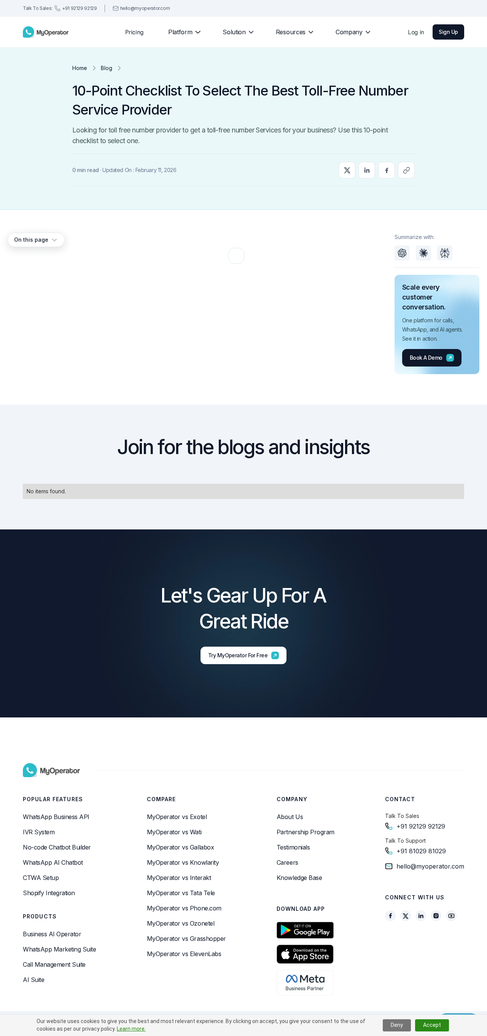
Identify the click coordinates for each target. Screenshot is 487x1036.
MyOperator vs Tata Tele (181, 893)
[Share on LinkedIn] (366, 170)
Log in (416, 32)
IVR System (38, 832)
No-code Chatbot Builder (57, 847)
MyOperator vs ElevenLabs (184, 954)
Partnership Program (305, 832)
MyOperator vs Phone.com (184, 908)
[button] (181, 32)
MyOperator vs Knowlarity (183, 862)
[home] (45, 32)
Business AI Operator (52, 934)
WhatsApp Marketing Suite (59, 949)
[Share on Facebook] (386, 170)
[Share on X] (347, 170)
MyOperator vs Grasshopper (186, 938)
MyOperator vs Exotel (177, 817)
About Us (290, 817)
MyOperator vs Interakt (179, 877)
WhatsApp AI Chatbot (53, 862)
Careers (287, 862)
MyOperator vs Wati (174, 832)
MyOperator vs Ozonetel (180, 923)
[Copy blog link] (406, 170)
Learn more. (131, 1029)
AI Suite (33, 979)
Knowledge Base (299, 877)
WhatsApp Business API (56, 817)
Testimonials (293, 847)
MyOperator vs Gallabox (180, 847)
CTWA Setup (41, 877)
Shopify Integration (49, 893)
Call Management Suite (54, 964)
